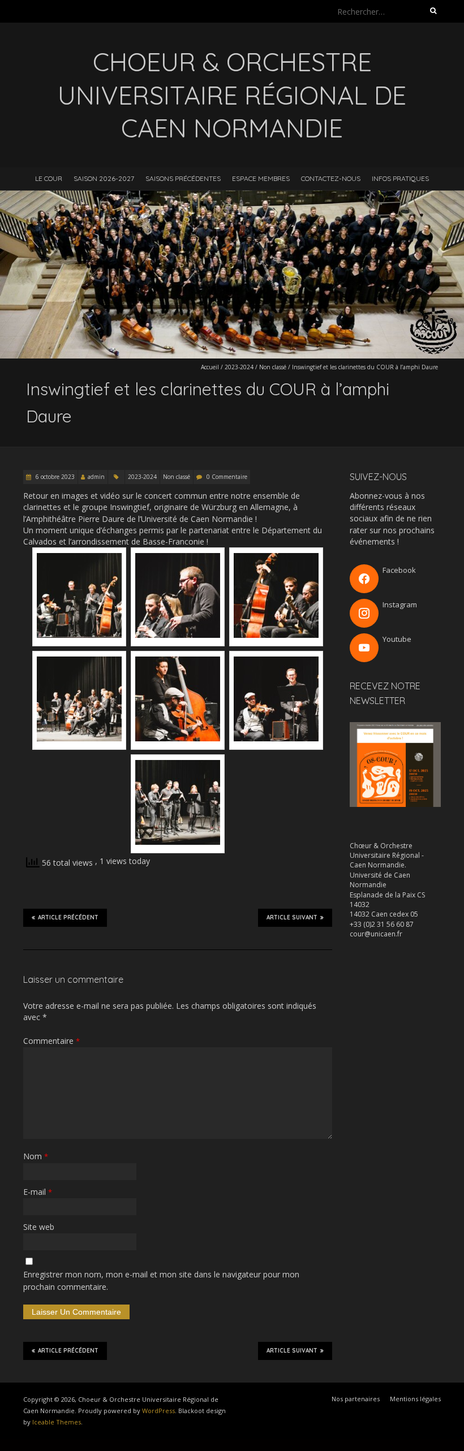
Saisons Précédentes (183, 178)
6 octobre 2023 (54, 477)
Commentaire (51, 1040)
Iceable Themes (56, 1422)
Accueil (210, 367)
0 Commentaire (227, 477)
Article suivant (292, 917)
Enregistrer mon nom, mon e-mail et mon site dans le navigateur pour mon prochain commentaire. (161, 1280)
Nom (35, 1156)
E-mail (37, 1191)
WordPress (158, 1410)
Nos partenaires (356, 1398)
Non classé (272, 367)
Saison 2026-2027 (104, 178)
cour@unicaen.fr (376, 934)
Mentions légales (415, 1398)
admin (96, 477)
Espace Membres (261, 178)
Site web (38, 1226)
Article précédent (68, 917)
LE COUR (48, 178)
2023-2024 (239, 367)
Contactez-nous (330, 178)
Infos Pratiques (400, 178)
